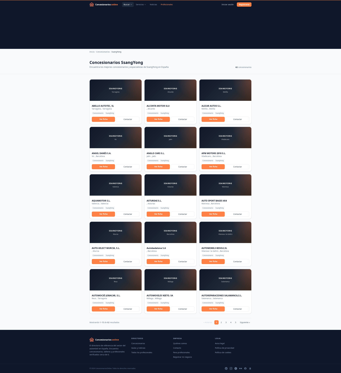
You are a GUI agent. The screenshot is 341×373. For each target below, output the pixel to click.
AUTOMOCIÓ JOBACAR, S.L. (106, 295)
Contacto (177, 348)
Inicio (92, 51)
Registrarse (244, 4)
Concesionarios (103, 51)
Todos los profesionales (141, 352)
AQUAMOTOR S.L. (101, 200)
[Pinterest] (226, 368)
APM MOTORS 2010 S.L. (214, 153)
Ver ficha (103, 119)
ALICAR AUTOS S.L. (211, 105)
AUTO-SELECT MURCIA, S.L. (106, 248)
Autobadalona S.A (156, 248)
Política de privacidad (224, 348)
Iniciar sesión (228, 4)
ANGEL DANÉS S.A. (101, 153)
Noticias (153, 4)
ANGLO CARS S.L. (156, 153)
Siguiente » (245, 322)
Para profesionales (181, 352)
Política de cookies (223, 352)
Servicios (140, 4)
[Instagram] (231, 368)
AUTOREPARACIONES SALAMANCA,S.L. (222, 295)
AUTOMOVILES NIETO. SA (160, 295)
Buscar (127, 4)
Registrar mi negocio (182, 357)
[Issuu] (235, 368)
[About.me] (245, 368)
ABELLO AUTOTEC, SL (103, 105)
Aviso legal (220, 343)
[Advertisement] (170, 28)
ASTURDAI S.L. (154, 200)
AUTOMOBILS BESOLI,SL (214, 248)
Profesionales (167, 4)
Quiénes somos (180, 343)
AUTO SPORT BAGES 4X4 (214, 200)
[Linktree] (250, 368)
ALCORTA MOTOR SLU (158, 105)
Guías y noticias (138, 348)
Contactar (127, 119)
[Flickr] (240, 368)
